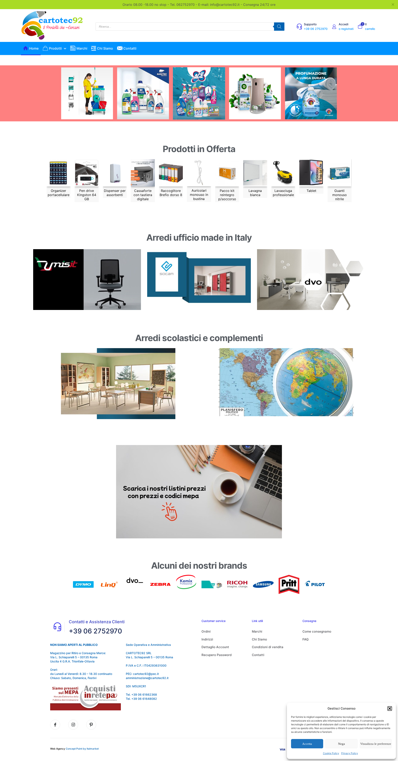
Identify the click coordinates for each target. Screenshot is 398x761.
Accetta (307, 743)
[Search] (279, 26)
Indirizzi (207, 639)
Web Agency (57, 748)
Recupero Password (216, 655)
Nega (341, 743)
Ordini (206, 631)
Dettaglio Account (215, 647)
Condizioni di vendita (267, 647)
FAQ (305, 639)
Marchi (257, 631)
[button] (390, 708)
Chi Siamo (259, 639)
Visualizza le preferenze (375, 743)
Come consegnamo (316, 631)
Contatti (258, 655)
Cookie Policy (331, 753)
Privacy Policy (349, 753)
